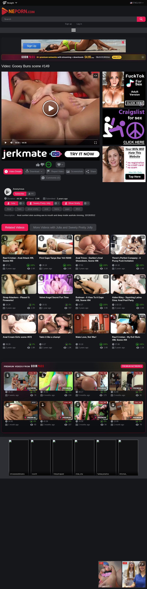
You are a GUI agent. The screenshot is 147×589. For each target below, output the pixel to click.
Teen (19, 209)
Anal (9, 209)
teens (56, 209)
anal (46, 209)
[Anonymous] (7, 191)
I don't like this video (42, 164)
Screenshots (77, 171)
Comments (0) (53, 177)
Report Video (57, 171)
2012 (78, 209)
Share (93, 171)
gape (67, 209)
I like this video (38, 164)
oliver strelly (33, 209)
